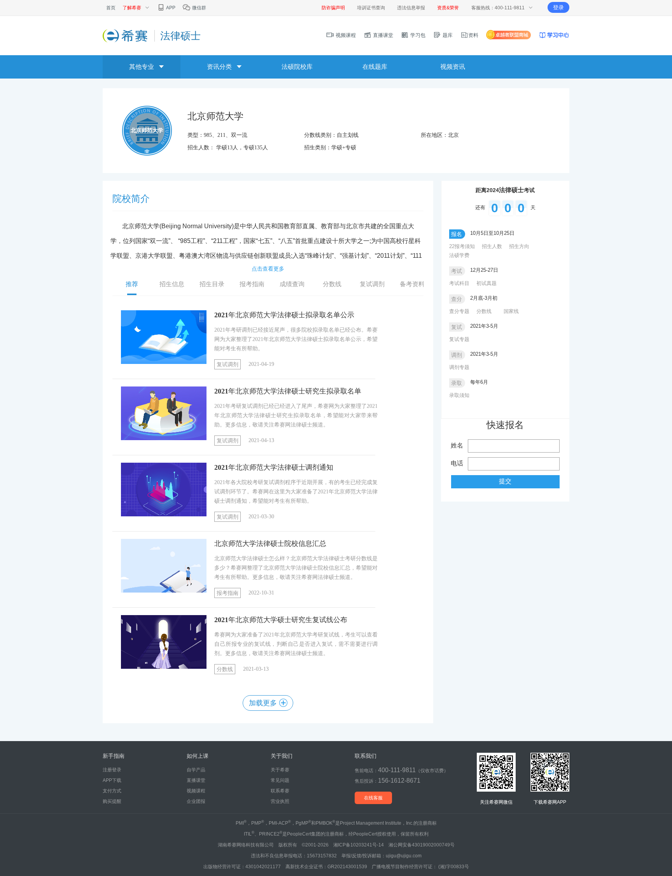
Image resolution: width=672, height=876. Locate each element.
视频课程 (345, 35)
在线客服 (373, 798)
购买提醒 (112, 801)
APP (170, 7)
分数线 (225, 669)
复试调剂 (227, 364)
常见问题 (280, 780)
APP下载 (112, 780)
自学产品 (196, 770)
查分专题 (459, 311)
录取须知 (459, 395)
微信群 (198, 7)
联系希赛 (280, 791)
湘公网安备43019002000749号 (421, 845)
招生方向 (519, 246)
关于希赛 (280, 770)
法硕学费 (459, 255)
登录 (558, 7)
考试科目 (459, 283)
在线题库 (374, 66)
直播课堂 (382, 35)
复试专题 (459, 339)
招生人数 (492, 246)
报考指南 (227, 593)
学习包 (417, 35)
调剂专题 (459, 367)
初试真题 (486, 283)
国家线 (511, 311)
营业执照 (280, 801)
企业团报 (196, 801)
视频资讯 (452, 66)
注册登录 (112, 770)
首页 (111, 7)
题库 (447, 35)
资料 (473, 35)
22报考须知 (462, 246)
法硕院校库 (297, 66)
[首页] (126, 35)
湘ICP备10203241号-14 (358, 845)
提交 (505, 481)
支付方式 (112, 791)
